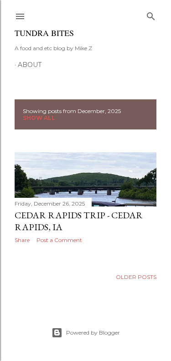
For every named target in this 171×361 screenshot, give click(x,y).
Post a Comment (59, 240)
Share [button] (22, 240)
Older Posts (136, 276)
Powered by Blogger (93, 332)
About (29, 65)
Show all (39, 117)
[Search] (150, 14)
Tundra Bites (44, 32)
